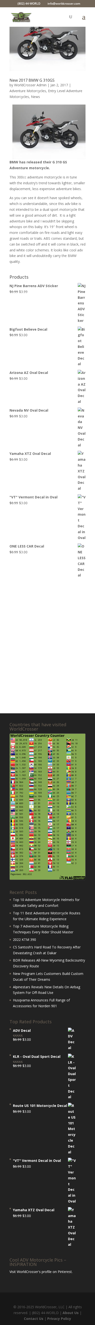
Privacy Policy (59, 1318)
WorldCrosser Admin (30, 85)
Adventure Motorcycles (28, 90)
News (35, 96)
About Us (71, 1312)
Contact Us (33, 1318)
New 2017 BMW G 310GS (32, 80)
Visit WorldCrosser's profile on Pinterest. (41, 1271)
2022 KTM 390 (24, 939)
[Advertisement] (47, 646)
